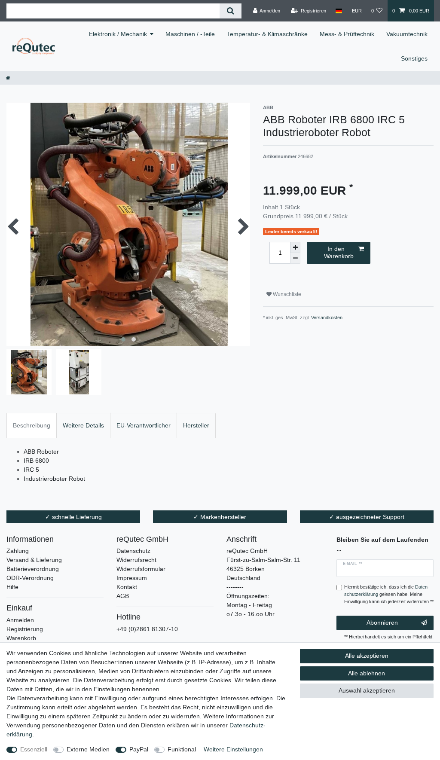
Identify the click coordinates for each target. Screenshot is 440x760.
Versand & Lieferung (34, 559)
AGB (122, 595)
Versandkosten (326, 317)
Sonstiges (414, 58)
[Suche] (230, 10)
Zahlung (17, 550)
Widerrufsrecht (136, 559)
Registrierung (24, 629)
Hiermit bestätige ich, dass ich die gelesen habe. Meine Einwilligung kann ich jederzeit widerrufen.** (389, 594)
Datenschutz (133, 550)
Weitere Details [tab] (83, 425)
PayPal (138, 749)
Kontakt (126, 586)
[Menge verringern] (295, 258)
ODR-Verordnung (30, 577)
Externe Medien (88, 749)
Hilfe (12, 586)
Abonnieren (382, 622)
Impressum (131, 577)
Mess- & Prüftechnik (347, 34)
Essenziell (33, 749)
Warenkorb (21, 638)
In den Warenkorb (339, 252)
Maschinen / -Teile (190, 34)
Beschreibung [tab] (31, 425)
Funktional (182, 749)
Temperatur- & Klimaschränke (267, 34)
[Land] (339, 10)
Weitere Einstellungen (233, 749)
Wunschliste (286, 294)
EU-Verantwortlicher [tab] (143, 425)
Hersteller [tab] (196, 425)
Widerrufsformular (140, 568)
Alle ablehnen (366, 673)
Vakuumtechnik (407, 34)
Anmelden (20, 620)
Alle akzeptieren (366, 655)
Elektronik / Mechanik (118, 34)
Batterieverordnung (32, 568)
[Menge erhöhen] (295, 247)
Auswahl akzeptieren (367, 690)
